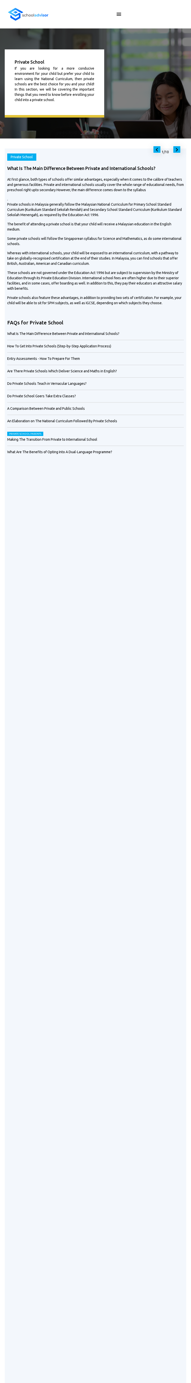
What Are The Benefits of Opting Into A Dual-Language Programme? (59, 452)
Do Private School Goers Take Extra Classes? (41, 396)
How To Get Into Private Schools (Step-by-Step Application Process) (59, 346)
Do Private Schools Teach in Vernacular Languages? (47, 384)
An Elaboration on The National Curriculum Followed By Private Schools (62, 421)
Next (175, 148)
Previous (155, 148)
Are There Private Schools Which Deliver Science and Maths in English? (62, 371)
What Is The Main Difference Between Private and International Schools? (63, 334)
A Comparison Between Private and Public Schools (46, 409)
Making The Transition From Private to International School (52, 439)
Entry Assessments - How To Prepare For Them (43, 359)
